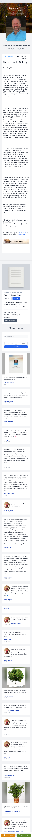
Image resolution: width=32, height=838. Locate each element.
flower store (21, 234)
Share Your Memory (10, 320)
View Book (7, 298)
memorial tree (23, 233)
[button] (16, 363)
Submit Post (16, 346)
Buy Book (16, 298)
